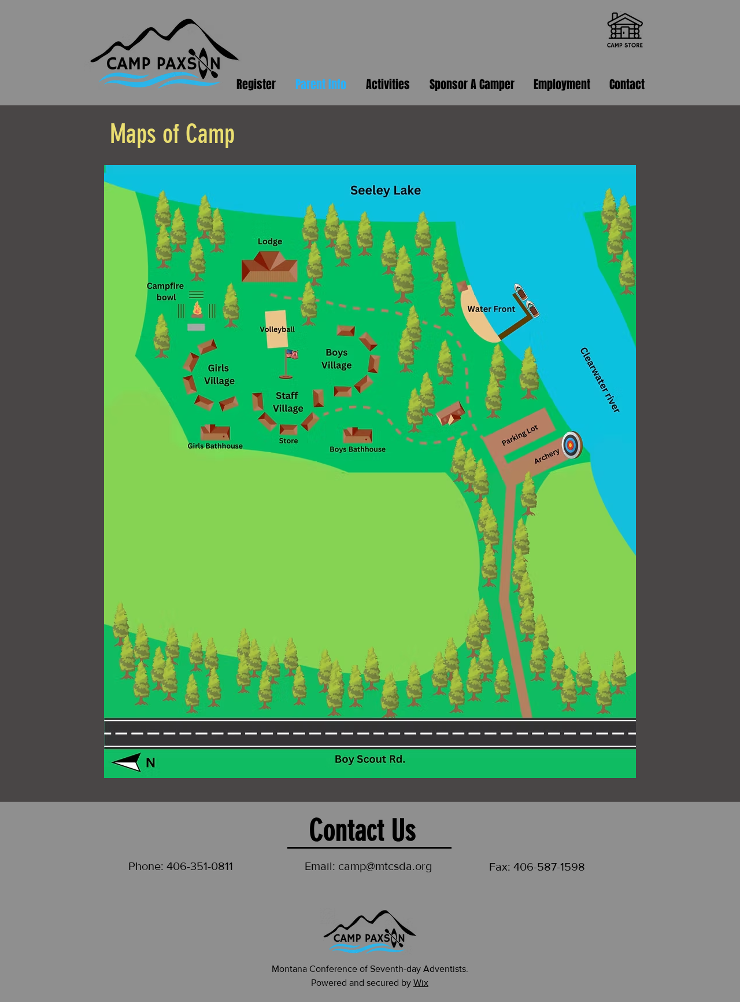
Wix (420, 983)
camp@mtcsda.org (385, 866)
